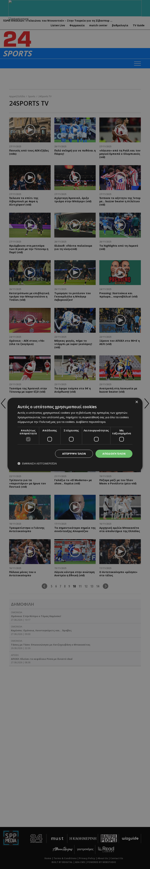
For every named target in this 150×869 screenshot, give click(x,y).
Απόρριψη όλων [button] (74, 453)
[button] (37, 464)
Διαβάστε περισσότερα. (91, 422)
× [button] (136, 402)
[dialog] (75, 434)
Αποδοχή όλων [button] (113, 453)
